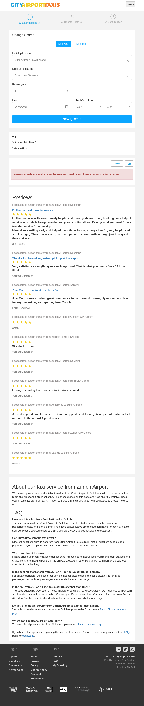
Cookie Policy (39, 669)
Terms (34, 656)
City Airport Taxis (125, 656)
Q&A (117, 163)
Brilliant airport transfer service (32, 210)
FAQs (127, 632)
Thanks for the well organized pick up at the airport (46, 258)
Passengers (19, 84)
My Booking (60, 665)
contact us (28, 635)
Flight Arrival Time (85, 99)
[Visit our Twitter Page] (125, 650)
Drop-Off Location (22, 68)
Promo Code (16, 669)
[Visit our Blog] (132, 650)
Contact (57, 656)
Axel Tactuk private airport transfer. (35, 290)
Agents (13, 656)
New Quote (71, 119)
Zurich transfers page (90, 624)
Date (15, 99)
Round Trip (80, 43)
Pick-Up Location (22, 53)
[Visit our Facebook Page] (118, 650)
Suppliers (14, 660)
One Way (63, 43)
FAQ (55, 660)
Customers (15, 665)
